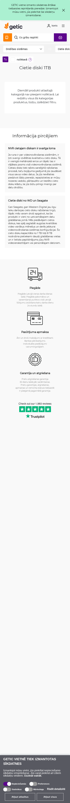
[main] (14, 26)
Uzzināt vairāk (32, 775)
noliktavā (22, 59)
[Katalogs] (7, 37)
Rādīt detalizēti (56, 789)
